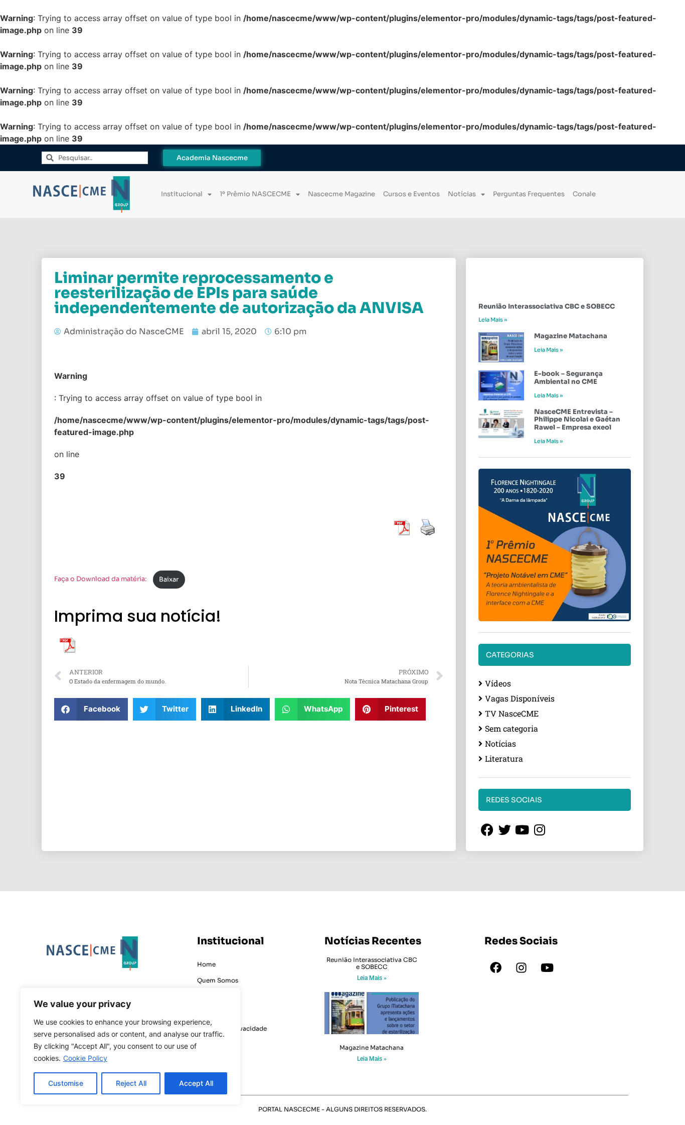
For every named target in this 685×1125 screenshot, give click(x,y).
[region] (130, 1046)
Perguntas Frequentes (529, 194)
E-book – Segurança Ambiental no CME (568, 377)
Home (206, 964)
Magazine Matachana (570, 336)
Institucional (182, 194)
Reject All (131, 1083)
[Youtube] (547, 967)
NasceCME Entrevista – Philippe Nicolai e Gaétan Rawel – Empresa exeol (577, 419)
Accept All (196, 1083)
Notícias (462, 194)
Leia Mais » (492, 319)
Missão (207, 996)
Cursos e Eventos (411, 194)
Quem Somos (217, 980)
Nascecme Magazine (341, 194)
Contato (210, 1012)
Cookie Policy (85, 1058)
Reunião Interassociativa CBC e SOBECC (546, 306)
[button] (91, 709)
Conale (584, 194)
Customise (65, 1083)
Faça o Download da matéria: (101, 580)
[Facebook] (495, 967)
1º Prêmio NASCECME (255, 194)
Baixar (169, 580)
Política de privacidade (232, 1028)
